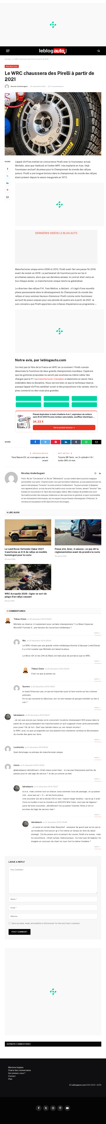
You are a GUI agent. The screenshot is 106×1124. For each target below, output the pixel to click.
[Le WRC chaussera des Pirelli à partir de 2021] (53, 123)
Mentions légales (15, 1067)
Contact (12, 1076)
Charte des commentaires (19, 1070)
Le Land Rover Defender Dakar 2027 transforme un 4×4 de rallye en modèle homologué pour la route (26, 552)
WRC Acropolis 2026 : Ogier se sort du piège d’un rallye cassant (26, 595)
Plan (10, 1079)
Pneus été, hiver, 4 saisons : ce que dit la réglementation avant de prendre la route (77, 550)
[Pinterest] (7, 190)
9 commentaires (56, 86)
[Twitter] (7, 176)
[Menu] (8, 51)
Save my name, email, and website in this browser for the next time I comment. (46, 923)
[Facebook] (7, 169)
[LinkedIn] (7, 183)
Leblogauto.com (78, 1085)
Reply (97, 633)
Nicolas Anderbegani (19, 86)
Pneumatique (12, 66)
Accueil (8, 59)
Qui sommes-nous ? (16, 1073)
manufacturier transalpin (51, 379)
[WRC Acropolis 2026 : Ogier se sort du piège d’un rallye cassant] (28, 577)
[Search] (98, 51)
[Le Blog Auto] (53, 50)
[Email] (7, 197)
